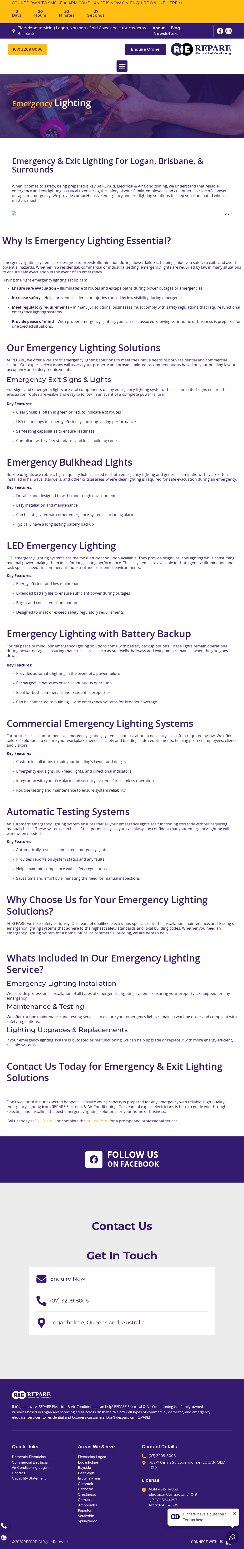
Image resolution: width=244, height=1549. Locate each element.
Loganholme (88, 1462)
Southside (86, 1516)
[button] (122, 66)
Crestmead (87, 1494)
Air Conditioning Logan (30, 1467)
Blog (175, 28)
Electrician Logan (92, 1457)
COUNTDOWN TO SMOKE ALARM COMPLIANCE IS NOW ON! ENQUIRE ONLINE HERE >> (97, 3)
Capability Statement (29, 1478)
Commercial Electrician (31, 1462)
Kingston (85, 1510)
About (158, 28)
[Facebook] (93, 1159)
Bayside (84, 1467)
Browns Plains (89, 1478)
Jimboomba (87, 1505)
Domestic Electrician (29, 1457)
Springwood (87, 1521)
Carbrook (85, 1483)
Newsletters (166, 33)
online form (97, 1121)
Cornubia (85, 1499)
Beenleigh (86, 1473)
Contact (18, 1473)
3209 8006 (45, 1121)
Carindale (85, 1489)
